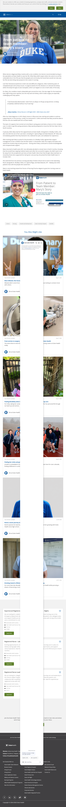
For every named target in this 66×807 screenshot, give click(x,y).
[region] (31, 502)
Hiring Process (7, 769)
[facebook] (4, 797)
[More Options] (23, 762)
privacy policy (28, 248)
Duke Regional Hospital (30, 767)
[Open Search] (53, 14)
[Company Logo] (9, 14)
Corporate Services (29, 790)
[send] (40, 762)
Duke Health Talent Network (11, 764)
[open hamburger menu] (4, 14)
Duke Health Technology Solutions (32, 780)
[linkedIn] (9, 797)
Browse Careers (8, 767)
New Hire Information (9, 785)
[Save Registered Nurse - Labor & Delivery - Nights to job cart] (60, 642)
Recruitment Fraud (49, 764)
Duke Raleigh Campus (29, 769)
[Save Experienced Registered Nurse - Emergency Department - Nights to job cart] (60, 611)
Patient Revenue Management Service (33, 785)
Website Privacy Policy (50, 767)
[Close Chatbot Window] (41, 243)
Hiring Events (7, 772)
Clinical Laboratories (29, 787)
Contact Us (47, 772)
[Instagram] (25, 797)
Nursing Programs (8, 780)
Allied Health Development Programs (13, 782)
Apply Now (9, 633)
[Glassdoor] (19, 797)
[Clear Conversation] (36, 243)
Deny (51, 8)
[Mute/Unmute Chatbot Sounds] (39, 243)
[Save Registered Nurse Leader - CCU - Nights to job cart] (60, 672)
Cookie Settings (52, 4)
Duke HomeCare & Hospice (31, 782)
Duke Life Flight (28, 777)
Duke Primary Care (29, 775)
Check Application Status (10, 775)
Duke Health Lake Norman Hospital (33, 772)
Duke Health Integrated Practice (32, 793)
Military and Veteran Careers (11, 777)
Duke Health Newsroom (50, 769)
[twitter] (14, 797)
